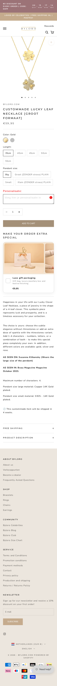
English (27, 649)
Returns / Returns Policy (16, 585)
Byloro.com (11, 104)
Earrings (7, 510)
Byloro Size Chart (12, 540)
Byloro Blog (9, 530)
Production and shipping (16, 580)
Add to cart (28, 223)
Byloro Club (9, 535)
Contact (7, 570)
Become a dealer (12, 475)
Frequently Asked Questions (19, 480)
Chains (6, 505)
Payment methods (13, 565)
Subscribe (12, 621)
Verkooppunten (11, 469)
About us (8, 464)
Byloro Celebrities (13, 525)
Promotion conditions (15, 560)
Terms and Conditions (15, 555)
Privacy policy (10, 575)
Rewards (49, 26)
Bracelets (8, 495)
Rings (6, 500)
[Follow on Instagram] (4, 633)
